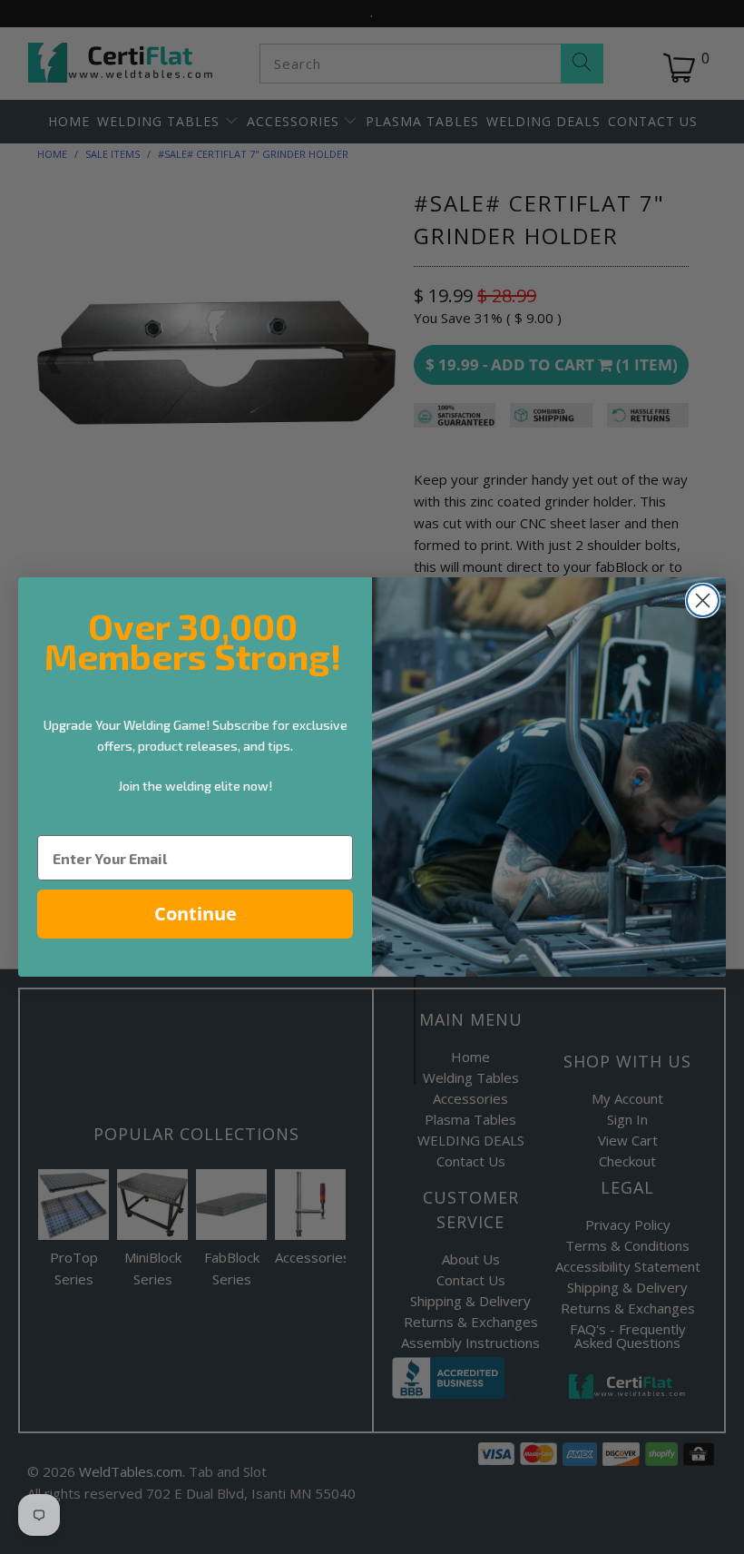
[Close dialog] (703, 600)
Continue (195, 913)
